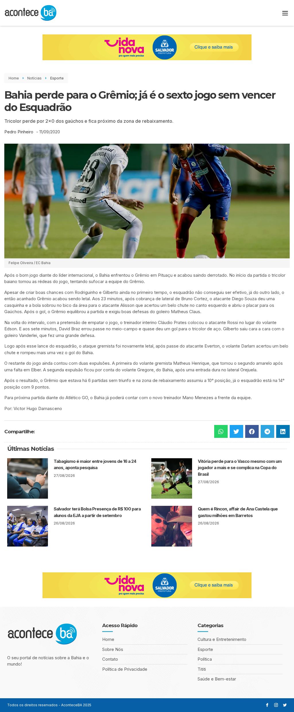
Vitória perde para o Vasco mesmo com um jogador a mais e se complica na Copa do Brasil (240, 468)
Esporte (57, 78)
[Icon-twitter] (285, 705)
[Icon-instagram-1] (276, 705)
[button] (285, 13)
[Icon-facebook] (267, 705)
